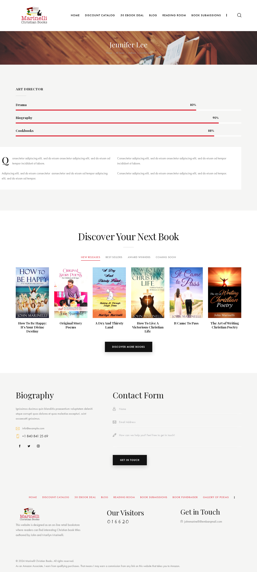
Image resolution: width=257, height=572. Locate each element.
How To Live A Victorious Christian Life (147, 327)
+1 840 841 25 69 (35, 436)
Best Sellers (114, 257)
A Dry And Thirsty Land (109, 325)
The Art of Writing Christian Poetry (224, 325)
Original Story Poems (71, 325)
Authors (132, 53)
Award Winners (139, 257)
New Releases (90, 257)
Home (109, 53)
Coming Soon (166, 257)
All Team (120, 53)
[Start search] (239, 15)
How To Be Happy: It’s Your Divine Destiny (32, 327)
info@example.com (33, 428)
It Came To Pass (186, 323)
